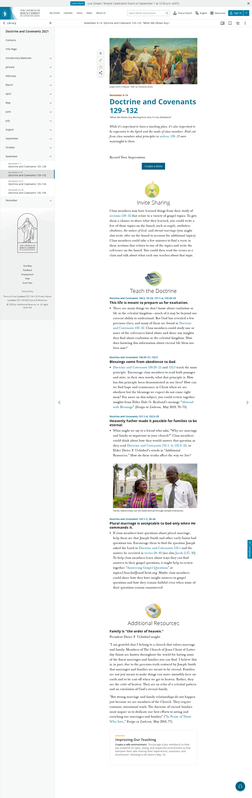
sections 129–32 (170, 136)
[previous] (59, 402)
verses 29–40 (153, 553)
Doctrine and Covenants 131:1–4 (128, 416)
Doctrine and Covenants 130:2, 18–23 (131, 298)
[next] (247, 402)
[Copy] (100, 67)
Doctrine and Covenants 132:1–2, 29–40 (132, 519)
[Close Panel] (50, 23)
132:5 (155, 357)
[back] (4, 23)
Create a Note (153, 166)
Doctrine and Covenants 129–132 (153, 106)
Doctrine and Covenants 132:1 (160, 548)
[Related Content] (237, 23)
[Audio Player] (240, 786)
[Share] (100, 73)
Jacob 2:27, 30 (184, 553)
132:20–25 (170, 298)
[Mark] (100, 60)
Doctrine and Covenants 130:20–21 (130, 357)
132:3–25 (154, 416)
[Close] (100, 53)
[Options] (245, 23)
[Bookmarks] (230, 23)
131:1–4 (158, 298)
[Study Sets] (222, 23)
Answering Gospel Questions (147, 568)
